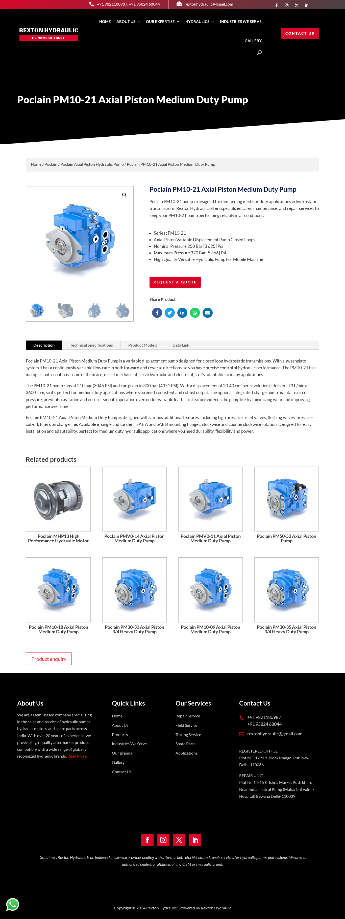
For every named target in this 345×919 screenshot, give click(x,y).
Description (44, 345)
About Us (125, 21)
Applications (187, 753)
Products (120, 734)
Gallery (118, 762)
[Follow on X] (296, 5)
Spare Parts (185, 743)
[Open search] (259, 52)
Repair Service (188, 715)
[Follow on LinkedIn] (306, 5)
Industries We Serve (129, 743)
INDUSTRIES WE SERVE (241, 21)
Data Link (181, 345)
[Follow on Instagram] (286, 5)
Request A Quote (175, 282)
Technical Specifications (91, 345)
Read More (77, 756)
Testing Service (188, 734)
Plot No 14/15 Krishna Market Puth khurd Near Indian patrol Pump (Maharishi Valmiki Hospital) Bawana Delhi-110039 (277, 789)
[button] (124, 195)
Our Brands (122, 753)
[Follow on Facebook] (276, 5)
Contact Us (300, 33)
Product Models (142, 345)
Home (105, 21)
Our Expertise (160, 21)
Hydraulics (197, 21)
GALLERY (253, 40)
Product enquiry (48, 659)
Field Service (186, 725)
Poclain (50, 164)
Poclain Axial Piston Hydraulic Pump (92, 164)
